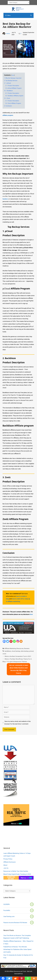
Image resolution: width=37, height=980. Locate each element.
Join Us (5, 868)
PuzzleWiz (6, 910)
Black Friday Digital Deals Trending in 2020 (17, 874)
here (31, 614)
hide (13, 75)
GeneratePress (18, 973)
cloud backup (16, 651)
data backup (25, 651)
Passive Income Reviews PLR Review (15, 922)
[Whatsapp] (14, 641)
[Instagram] (17, 641)
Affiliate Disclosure (9, 862)
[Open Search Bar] (31, 15)
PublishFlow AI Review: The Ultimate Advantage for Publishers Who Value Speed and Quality (17, 949)
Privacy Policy (7, 859)
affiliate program (8, 115)
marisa (8, 33)
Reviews (26, 648)
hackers (5, 199)
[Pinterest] (10, 641)
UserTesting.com (9, 916)
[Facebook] (4, 641)
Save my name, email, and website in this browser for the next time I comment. (17, 722)
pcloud (31, 651)
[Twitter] (7, 641)
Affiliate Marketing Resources (14, 648)
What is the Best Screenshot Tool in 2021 (18, 656)
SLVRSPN (6, 904)
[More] (21, 641)
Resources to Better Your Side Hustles (15, 871)
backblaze (8, 651)
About (5, 865)
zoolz (4, 654)
